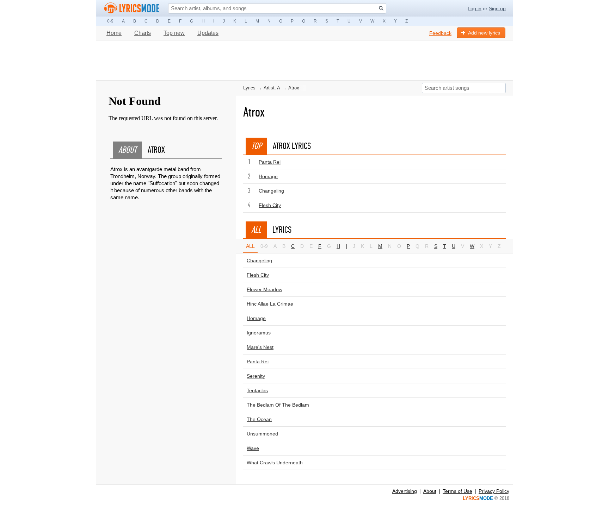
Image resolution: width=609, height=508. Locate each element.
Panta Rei (270, 162)
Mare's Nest (260, 347)
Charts (142, 33)
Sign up (497, 8)
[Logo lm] (132, 8)
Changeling (271, 191)
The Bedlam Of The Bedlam (278, 405)
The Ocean (259, 419)
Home (114, 33)
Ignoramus (259, 332)
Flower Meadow (264, 289)
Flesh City (270, 205)
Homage (268, 176)
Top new (174, 33)
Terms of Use (457, 491)
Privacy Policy (494, 491)
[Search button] (381, 8)
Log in (474, 8)
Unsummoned (262, 434)
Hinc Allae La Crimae (270, 304)
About (429, 491)
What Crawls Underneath (275, 462)
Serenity (256, 376)
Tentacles (257, 390)
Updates (208, 33)
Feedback (440, 33)
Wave (253, 448)
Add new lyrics (484, 33)
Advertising (404, 491)
